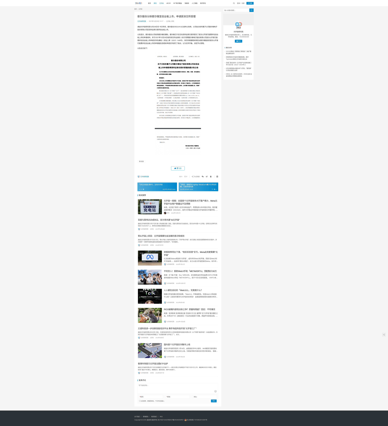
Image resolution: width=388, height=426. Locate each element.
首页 (149, 3)
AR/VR (168, 3)
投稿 (250, 3)
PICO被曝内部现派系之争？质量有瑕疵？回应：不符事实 (189, 309)
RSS (161, 416)
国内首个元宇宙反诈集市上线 (177, 344)
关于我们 (137, 416)
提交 (214, 401)
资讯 (155, 3)
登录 (238, 3)
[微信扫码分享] (203, 176)
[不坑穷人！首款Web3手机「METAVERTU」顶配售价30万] (150, 277)
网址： (196, 397)
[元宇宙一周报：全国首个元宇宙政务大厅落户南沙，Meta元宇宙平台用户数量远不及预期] (150, 206)
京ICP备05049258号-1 (177, 420)
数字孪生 (203, 3)
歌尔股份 (141, 161)
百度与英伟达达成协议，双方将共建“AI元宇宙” (159, 220)
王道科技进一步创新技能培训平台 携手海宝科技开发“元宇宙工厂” (167, 328)
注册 (243, 3)
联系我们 (154, 416)
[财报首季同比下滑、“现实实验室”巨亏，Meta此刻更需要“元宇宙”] (150, 258)
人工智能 (194, 3)
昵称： (142, 397)
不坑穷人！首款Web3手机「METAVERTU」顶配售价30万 (190, 271)
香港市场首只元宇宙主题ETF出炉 (153, 363)
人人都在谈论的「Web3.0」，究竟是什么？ (183, 290)
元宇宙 (161, 3)
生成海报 (197, 176)
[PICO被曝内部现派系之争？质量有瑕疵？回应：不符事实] (150, 315)
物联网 (187, 3)
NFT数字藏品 (177, 3)
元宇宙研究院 (141, 21)
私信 (239, 41)
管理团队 (146, 416)
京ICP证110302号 (163, 420)
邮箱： (169, 397)
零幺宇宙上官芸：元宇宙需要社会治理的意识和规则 (161, 236)
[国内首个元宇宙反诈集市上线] (150, 350)
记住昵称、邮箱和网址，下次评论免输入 (152, 401)
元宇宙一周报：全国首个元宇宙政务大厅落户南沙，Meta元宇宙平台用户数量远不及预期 (190, 202)
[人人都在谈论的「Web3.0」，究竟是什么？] (150, 296)
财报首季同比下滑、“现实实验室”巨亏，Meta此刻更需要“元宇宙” (191, 253)
